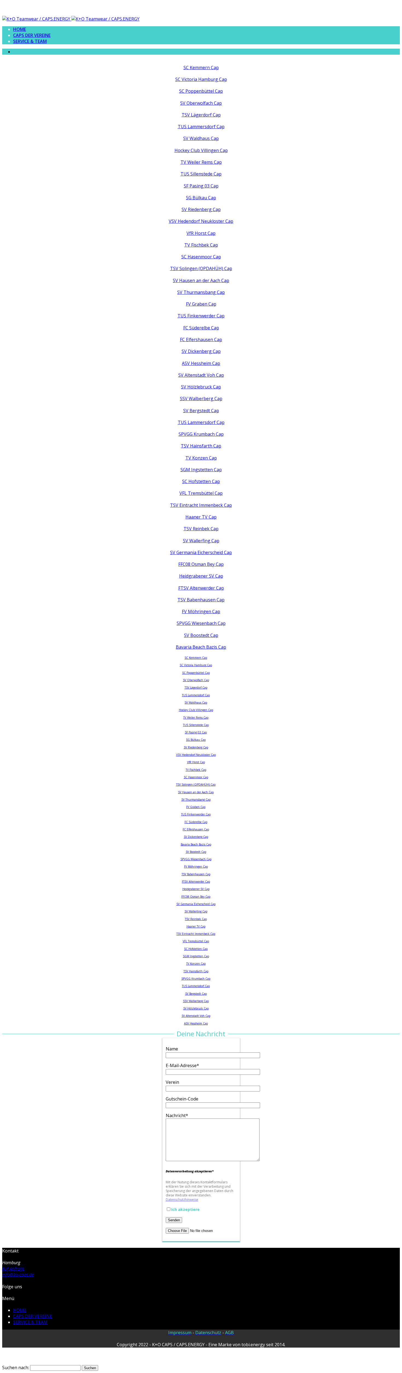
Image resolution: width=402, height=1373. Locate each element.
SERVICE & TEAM (30, 41)
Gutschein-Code (182, 1099)
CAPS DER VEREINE (32, 35)
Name (172, 1049)
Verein (172, 1082)
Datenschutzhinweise (182, 1199)
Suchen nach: (15, 1368)
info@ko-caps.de (18, 1275)
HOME (19, 29)
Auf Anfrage (13, 1269)
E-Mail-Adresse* (182, 1065)
